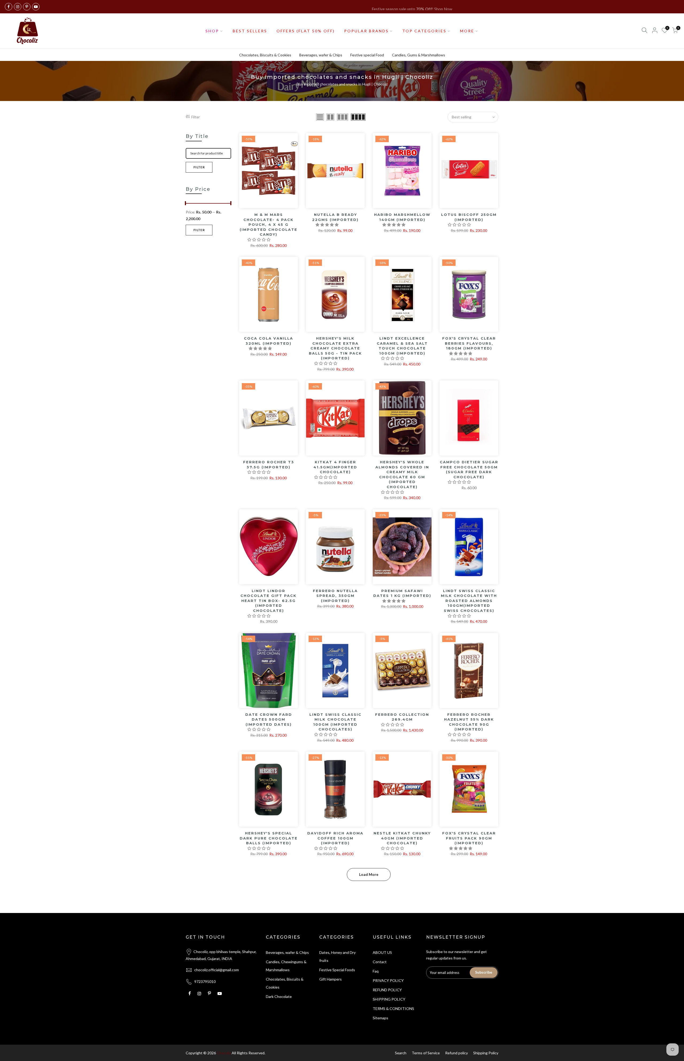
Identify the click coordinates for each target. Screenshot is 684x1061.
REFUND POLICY (387, 990)
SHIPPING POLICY (389, 999)
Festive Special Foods (337, 969)
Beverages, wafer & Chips (320, 55)
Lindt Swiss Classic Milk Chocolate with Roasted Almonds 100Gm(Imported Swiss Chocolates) (469, 601)
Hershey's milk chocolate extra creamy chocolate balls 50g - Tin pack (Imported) (335, 348)
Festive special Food (367, 55)
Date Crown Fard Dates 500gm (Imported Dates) (268, 719)
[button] (259, 239)
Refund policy (456, 1053)
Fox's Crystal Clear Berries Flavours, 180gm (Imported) (469, 343)
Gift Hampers (330, 979)
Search (400, 1053)
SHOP (212, 31)
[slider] (185, 204)
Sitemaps (380, 1018)
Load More (368, 874)
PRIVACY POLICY (388, 980)
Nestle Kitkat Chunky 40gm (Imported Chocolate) (402, 838)
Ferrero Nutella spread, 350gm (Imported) (335, 596)
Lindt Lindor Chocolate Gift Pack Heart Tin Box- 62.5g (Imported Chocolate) (268, 601)
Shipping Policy (485, 1053)
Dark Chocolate (279, 996)
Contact (380, 961)
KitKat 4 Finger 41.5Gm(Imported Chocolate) (335, 467)
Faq (376, 971)
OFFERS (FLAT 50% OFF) (306, 31)
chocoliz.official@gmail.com (216, 969)
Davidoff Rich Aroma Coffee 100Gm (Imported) (335, 838)
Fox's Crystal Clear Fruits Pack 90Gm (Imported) (469, 838)
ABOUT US (382, 952)
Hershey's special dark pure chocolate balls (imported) (269, 838)
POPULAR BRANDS (366, 31)
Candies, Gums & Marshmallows (418, 55)
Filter (195, 117)
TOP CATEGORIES (424, 31)
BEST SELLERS (250, 31)
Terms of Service (426, 1053)
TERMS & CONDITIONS (393, 1008)
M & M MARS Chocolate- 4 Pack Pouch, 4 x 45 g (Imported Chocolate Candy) (268, 224)
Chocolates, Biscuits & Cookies (265, 55)
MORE (467, 31)
